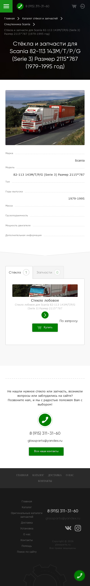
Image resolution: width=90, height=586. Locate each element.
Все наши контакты (46, 451)
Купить (48, 327)
